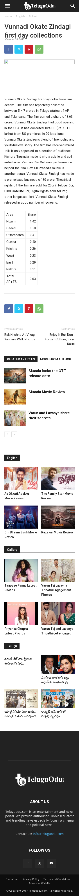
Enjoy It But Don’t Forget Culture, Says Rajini (60, 339)
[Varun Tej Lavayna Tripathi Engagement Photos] (58, 570)
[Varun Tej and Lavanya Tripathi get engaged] (58, 613)
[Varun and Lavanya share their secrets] (15, 418)
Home (8, 16)
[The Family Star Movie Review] (58, 478)
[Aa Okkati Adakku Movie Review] (21, 478)
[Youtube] (51, 863)
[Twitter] (18, 49)
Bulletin (33, 16)
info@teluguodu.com (48, 834)
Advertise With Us (39, 883)
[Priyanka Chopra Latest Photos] (21, 613)
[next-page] (14, 434)
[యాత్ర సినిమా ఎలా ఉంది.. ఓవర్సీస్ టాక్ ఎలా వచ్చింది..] (21, 698)
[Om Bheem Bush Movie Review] (21, 517)
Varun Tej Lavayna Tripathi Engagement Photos (56, 590)
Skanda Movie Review (47, 392)
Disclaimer (12, 879)
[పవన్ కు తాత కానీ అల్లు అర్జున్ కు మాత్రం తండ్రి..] (58, 664)
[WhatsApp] (39, 49)
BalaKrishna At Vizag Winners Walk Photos (19, 337)
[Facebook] (8, 49)
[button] (7, 6)
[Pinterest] (29, 49)
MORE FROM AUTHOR (55, 359)
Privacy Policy (31, 879)
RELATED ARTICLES (21, 359)
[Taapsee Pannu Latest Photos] (21, 570)
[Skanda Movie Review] (15, 397)
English (20, 16)
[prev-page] (7, 434)
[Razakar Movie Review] (58, 517)
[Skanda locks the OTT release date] (15, 375)
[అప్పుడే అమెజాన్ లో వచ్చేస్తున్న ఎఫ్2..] (58, 698)
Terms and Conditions (56, 879)
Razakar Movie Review (57, 532)
